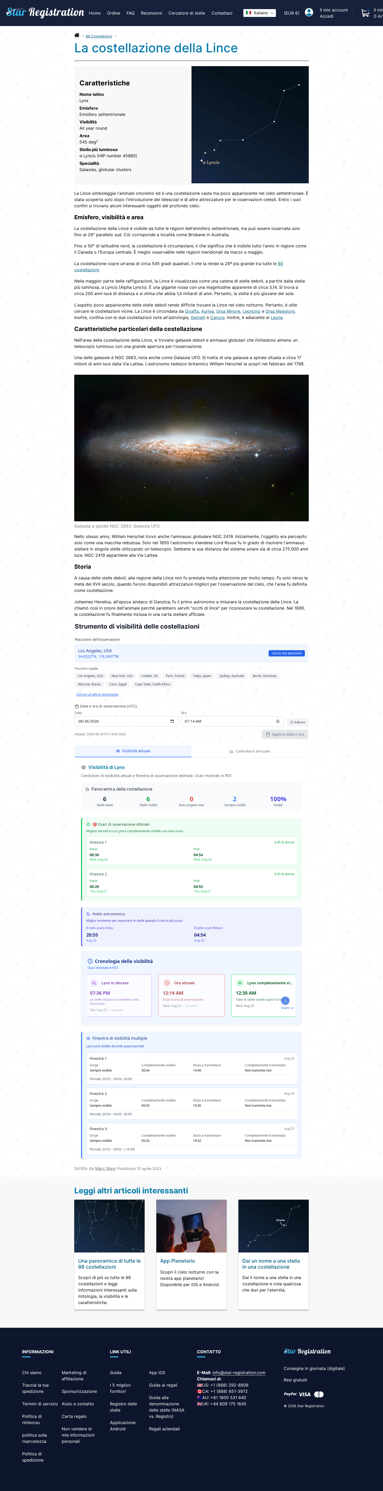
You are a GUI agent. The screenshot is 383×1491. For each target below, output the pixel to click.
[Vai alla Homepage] (76, 36)
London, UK (149, 676)
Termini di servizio (40, 1403)
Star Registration (310, 1406)
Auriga (207, 311)
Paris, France (175, 676)
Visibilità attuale (136, 750)
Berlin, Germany (264, 676)
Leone (277, 317)
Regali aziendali (164, 1428)
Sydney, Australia (231, 676)
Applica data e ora (288, 734)
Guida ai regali (163, 1385)
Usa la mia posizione (287, 653)
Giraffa (192, 311)
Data (78, 713)
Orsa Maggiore (280, 311)
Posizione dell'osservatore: (98, 639)
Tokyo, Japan (202, 676)
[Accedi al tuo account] (309, 13)
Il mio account (334, 9)
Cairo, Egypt (118, 684)
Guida (115, 1372)
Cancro (217, 317)
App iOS (157, 1372)
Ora (184, 713)
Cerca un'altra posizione (97, 694)
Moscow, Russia (89, 684)
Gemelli (198, 317)
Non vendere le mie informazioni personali (78, 1435)
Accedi (326, 16)
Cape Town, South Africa (152, 684)
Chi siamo (32, 1372)
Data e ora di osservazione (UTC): (108, 706)
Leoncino (252, 311)
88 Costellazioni (99, 36)
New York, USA (122, 676)
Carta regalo (74, 1416)
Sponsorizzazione (79, 1391)
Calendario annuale (253, 751)
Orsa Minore (228, 311)
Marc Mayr (105, 1168)
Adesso (299, 722)
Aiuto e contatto (78, 1403)
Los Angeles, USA (90, 676)
